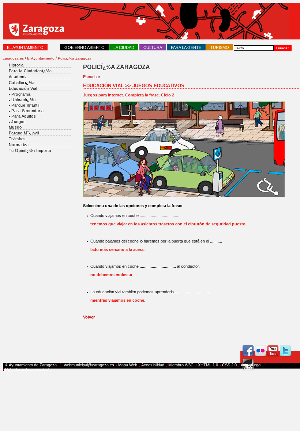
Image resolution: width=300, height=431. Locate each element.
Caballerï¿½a (22, 82)
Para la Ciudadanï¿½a (30, 71)
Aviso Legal (251, 365)
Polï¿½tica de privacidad (27, 369)
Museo (15, 127)
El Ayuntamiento (25, 47)
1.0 (208, 365)
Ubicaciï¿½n (23, 100)
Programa (20, 94)
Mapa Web (127, 365)
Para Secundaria (27, 110)
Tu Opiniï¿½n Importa (30, 150)
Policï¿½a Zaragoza (74, 58)
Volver (89, 317)
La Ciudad (123, 47)
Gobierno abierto (84, 47)
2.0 (229, 365)
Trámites (17, 139)
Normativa (19, 144)
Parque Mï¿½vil (24, 133)
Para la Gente (186, 47)
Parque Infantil (25, 105)
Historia (16, 65)
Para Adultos (23, 116)
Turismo (219, 47)
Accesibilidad (152, 365)
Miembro (181, 365)
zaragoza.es (13, 58)
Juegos (18, 121)
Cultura (152, 47)
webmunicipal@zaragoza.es (89, 365)
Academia (18, 77)
